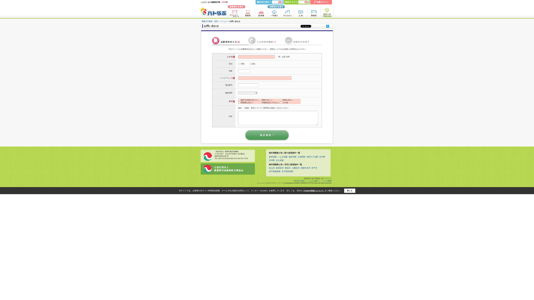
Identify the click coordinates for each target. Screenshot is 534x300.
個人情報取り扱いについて (322, 178)
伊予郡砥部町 (275, 171)
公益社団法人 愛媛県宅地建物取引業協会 (228, 169)
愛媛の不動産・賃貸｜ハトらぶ (214, 21)
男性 (243, 64)
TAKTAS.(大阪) (298, 181)
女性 (253, 64)
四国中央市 (305, 168)
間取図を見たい (247, 103)
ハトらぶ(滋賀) (326, 181)
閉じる (349, 191)
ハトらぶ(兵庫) (312, 181)
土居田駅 (301, 157)
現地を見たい (288, 100)
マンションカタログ (264, 183)
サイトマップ (278, 183)
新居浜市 (280, 168)
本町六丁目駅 (312, 157)
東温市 (288, 168)
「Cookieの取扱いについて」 (313, 191)
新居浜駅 (273, 157)
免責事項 (307, 178)
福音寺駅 (292, 157)
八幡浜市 (296, 168)
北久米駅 (280, 160)
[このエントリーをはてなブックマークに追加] (327, 26)
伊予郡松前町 (287, 171)
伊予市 (314, 168)
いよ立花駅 (283, 157)
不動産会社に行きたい (271, 103)
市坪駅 (272, 160)
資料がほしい (267, 100)
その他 (285, 103)
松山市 (272, 168)
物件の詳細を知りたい (250, 100)
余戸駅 (322, 157)
